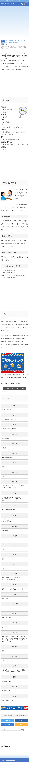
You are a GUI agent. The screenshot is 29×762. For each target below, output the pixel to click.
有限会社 (11, 47)
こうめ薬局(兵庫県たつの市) (9, 277)
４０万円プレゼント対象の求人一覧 (14, 388)
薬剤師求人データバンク (7, 3)
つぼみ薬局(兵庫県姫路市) (8, 272)
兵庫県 (9, 46)
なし (17, 47)
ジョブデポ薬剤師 (10, 344)
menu (26, 3)
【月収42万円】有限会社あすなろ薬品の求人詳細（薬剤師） (15, 715)
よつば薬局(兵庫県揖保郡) (8, 270)
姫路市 (18, 46)
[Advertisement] (14, 85)
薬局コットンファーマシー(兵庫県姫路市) (13, 275)
